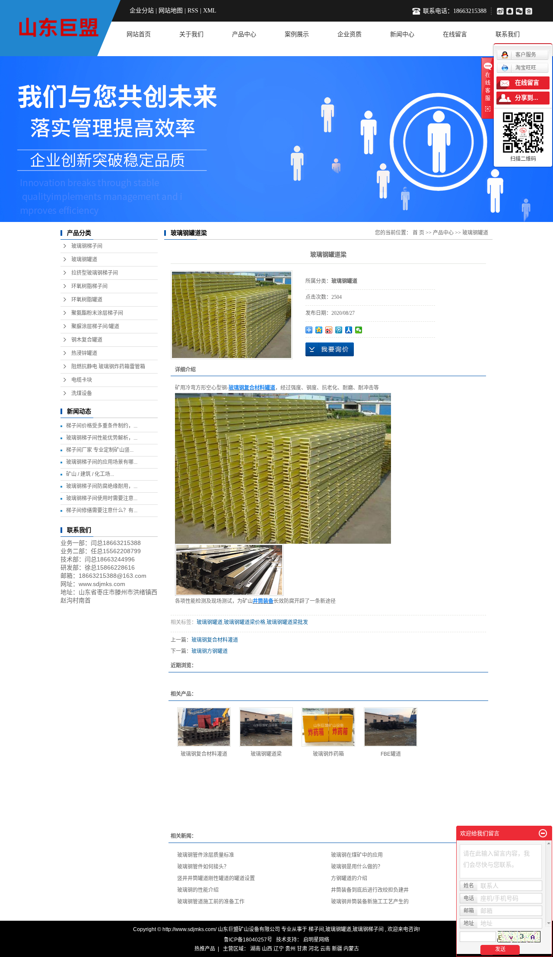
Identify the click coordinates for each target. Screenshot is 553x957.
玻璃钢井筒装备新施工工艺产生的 (370, 902)
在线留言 (455, 34)
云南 (325, 949)
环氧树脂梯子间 (89, 286)
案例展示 (297, 34)
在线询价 (329, 349)
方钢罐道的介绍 (349, 878)
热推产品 (204, 949)
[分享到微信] (520, 11)
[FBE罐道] (390, 727)
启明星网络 (315, 940)
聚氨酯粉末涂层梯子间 (97, 313)
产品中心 (244, 34)
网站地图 (171, 10)
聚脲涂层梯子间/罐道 (95, 326)
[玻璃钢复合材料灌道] (204, 727)
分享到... (526, 98)
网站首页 (139, 34)
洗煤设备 (81, 393)
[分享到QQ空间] (319, 329)
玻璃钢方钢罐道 (209, 651)
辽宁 (278, 949)
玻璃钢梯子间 (86, 246)
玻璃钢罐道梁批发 (287, 622)
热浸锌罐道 (84, 353)
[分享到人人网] (349, 329)
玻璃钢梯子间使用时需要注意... (101, 498)
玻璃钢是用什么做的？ (357, 867)
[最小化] (543, 833)
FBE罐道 (391, 754)
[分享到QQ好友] (511, 11)
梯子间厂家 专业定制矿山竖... (99, 450)
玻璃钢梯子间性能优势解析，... (101, 438)
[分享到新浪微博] (500, 11)
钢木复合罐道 (86, 340)
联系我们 (508, 34)
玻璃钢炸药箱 (328, 754)
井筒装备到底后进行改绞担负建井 (370, 890)
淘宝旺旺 (525, 68)
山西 (267, 949)
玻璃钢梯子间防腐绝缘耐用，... (101, 486)
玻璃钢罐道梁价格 (244, 622)
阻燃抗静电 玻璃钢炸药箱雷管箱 (108, 367)
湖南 (255, 949)
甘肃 (302, 949)
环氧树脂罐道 (86, 300)
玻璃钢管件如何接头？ (203, 867)
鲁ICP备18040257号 (248, 940)
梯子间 (316, 929)
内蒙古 (351, 949)
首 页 (418, 233)
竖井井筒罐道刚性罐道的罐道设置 (216, 878)
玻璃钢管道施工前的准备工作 (211, 902)
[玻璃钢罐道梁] (266, 727)
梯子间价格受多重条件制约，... (101, 426)
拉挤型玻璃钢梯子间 (94, 273)
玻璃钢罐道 (84, 260)
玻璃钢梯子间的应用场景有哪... (101, 462)
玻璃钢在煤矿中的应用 (357, 855)
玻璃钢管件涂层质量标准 (205, 855)
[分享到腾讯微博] (530, 11)
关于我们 (191, 34)
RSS (193, 10)
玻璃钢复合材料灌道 (214, 640)
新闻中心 (402, 34)
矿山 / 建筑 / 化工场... (90, 474)
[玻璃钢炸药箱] (328, 727)
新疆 (337, 949)
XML (209, 10)
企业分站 (142, 10)
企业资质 (349, 34)
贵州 (290, 949)
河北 (313, 949)
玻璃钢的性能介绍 (198, 890)
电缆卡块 (81, 380)
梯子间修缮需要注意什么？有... (101, 510)
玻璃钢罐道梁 (266, 754)
